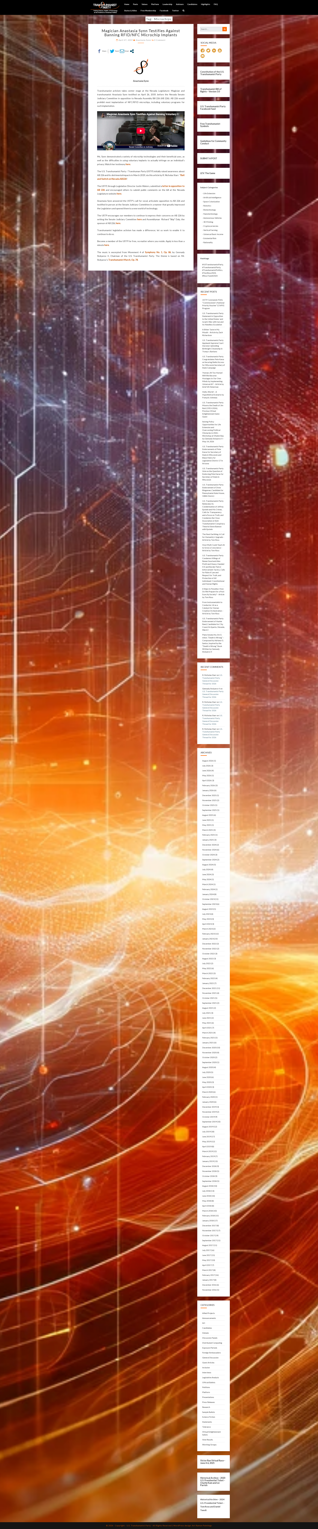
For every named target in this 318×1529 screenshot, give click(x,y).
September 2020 (209, 1062)
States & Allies (130, 10)
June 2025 (206, 820)
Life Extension (209, 193)
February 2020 (208, 1097)
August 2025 (207, 815)
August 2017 (207, 1245)
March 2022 (207, 973)
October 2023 (208, 899)
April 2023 (206, 924)
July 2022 (206, 963)
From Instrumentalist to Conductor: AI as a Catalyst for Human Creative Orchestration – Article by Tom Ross (212, 608)
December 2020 (209, 1047)
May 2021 (206, 1023)
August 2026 (207, 760)
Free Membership (148, 10)
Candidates (192, 4)
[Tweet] (114, 51)
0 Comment (160, 40)
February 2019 (208, 1156)
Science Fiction (208, 1417)
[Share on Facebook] (101, 51)
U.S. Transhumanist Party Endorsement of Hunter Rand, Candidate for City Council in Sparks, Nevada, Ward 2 (213, 624)
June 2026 (206, 770)
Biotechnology (209, 210)
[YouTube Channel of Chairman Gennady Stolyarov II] (220, 51)
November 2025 (209, 800)
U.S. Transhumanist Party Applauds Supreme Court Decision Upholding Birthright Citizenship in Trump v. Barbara (212, 346)
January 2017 (208, 1280)
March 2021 (207, 1032)
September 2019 (209, 1121)
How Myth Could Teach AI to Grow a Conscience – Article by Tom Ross (213, 548)
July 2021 (206, 1013)
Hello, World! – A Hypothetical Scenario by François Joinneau (213, 395)
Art (203, 1323)
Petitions (206, 1387)
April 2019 (206, 1146)
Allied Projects (208, 1313)
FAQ (216, 4)
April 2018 (206, 1206)
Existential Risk (209, 238)
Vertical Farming (210, 230)
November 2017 (209, 1230)
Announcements (209, 1318)
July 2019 (206, 1131)
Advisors (180, 4)
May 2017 (206, 1260)
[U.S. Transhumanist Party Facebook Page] (203, 51)
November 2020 (209, 1052)
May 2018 (206, 1201)
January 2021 (208, 1042)
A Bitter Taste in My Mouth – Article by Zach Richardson (212, 332)
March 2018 (207, 1211)
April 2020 (206, 1087)
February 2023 (208, 933)
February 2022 (208, 978)
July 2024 (206, 869)
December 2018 (209, 1166)
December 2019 (209, 1107)
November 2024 (209, 849)
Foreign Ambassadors (211, 1352)
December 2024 (209, 845)
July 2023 (206, 914)
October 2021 (208, 998)
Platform (155, 4)
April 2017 (206, 1265)
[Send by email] (124, 51)
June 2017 (206, 1255)
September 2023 (209, 904)
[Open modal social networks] (132, 51)
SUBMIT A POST (208, 158)
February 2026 (208, 785)
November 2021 (209, 993)
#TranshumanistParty (211, 267)
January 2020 (208, 1102)
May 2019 (206, 1141)
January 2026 (208, 790)
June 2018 (206, 1196)
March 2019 (207, 1151)
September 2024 (209, 859)
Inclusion (206, 1367)
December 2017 (209, 1225)
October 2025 (208, 805)
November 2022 (209, 948)
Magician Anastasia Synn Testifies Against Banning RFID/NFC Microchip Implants (141, 32)
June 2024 (206, 874)
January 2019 (208, 1161)
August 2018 (207, 1186)
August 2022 (207, 958)
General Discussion (210, 1357)
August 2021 (207, 1008)
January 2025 (208, 840)
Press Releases (208, 1402)
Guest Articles (208, 1362)
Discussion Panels (209, 1338)
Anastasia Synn (143, 40)
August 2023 (207, 909)
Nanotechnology (210, 214)
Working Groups (209, 1444)
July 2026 (206, 765)
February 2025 (208, 835)
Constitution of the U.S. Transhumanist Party (212, 73)
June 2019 (206, 1136)
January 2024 (208, 894)
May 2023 (206, 919)
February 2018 (208, 1215)
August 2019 (207, 1126)
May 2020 (206, 1082)
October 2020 (208, 1057)
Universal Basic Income (213, 234)
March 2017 (207, 1270)
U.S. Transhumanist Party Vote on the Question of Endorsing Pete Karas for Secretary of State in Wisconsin (212, 474)
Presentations (208, 1397)
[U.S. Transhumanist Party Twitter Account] (208, 51)
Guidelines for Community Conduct (213, 142)
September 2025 (209, 810)
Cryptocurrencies (210, 226)
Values (144, 4)
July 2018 (206, 1191)
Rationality (208, 242)
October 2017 (208, 1235)
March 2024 (207, 884)
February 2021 (208, 1037)
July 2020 (206, 1072)
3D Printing (208, 222)
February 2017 (208, 1275)
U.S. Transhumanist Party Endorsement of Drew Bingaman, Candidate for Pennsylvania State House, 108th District (213, 490)
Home (126, 4)
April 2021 (206, 1027)
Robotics (207, 205)
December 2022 (209, 943)
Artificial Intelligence (212, 197)
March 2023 (207, 929)
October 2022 (208, 953)
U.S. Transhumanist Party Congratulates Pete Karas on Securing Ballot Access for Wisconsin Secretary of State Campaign (213, 362)
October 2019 (208, 1117)
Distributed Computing (212, 1343)
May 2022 (206, 968)
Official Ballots (208, 1382)
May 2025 (206, 825)
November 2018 (209, 1171)
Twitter (175, 10)
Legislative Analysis (210, 1377)
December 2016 (209, 1285)
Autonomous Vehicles (212, 218)
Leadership (167, 4)
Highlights (205, 4)
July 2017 (206, 1250)
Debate (205, 1333)
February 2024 (208, 889)
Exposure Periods (209, 1348)
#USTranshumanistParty (212, 264)
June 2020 (206, 1077)
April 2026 (206, 780)
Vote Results (207, 1439)
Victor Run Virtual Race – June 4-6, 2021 (212, 1461)
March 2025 (207, 830)
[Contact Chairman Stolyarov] (203, 56)
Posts (135, 4)
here (128, 164)
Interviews (206, 1372)
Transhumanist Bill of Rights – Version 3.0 (211, 90)
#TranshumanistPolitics (212, 270)
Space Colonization (211, 201)
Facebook (164, 10)
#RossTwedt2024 (210, 276)
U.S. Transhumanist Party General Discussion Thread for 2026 (212, 694)
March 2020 (207, 1092)
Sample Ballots (208, 1412)
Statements (207, 1422)
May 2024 (206, 879)
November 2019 (209, 1112)
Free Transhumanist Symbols (210, 125)
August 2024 (207, 864)
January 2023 (208, 938)
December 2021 (209, 988)
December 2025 (209, 795)
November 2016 (209, 1290)
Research (206, 1407)
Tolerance (206, 1427)
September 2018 (209, 1181)
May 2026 (206, 775)
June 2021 (206, 1018)
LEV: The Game (207, 173)
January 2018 (208, 1220)
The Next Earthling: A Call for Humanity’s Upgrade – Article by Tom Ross (213, 537)
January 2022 (208, 983)
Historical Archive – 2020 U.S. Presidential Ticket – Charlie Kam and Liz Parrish (212, 1481)
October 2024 (208, 854)
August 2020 (207, 1067)
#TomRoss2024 (209, 273)
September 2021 (209, 1003)
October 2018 (208, 1176)
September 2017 (209, 1240)
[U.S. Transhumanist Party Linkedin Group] (214, 51)
